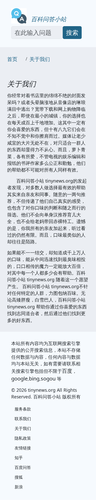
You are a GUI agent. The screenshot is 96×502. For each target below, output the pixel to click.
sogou (48, 378)
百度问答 (23, 467)
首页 (12, 59)
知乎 (19, 457)
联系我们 (23, 418)
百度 (67, 370)
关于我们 (39, 59)
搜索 (72, 32)
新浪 (19, 487)
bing (34, 378)
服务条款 (23, 409)
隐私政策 (23, 438)
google (19, 378)
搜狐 (19, 477)
